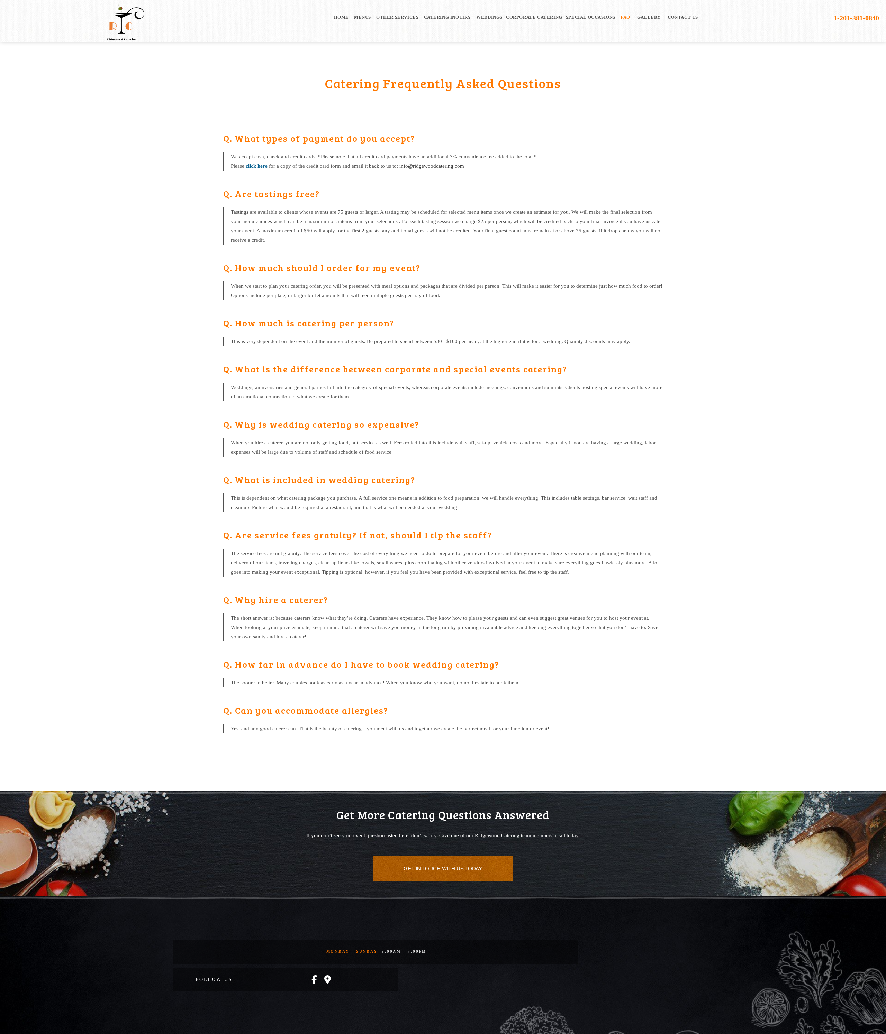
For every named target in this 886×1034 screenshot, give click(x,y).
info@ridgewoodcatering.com (431, 166)
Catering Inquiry (447, 17)
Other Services (397, 17)
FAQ (625, 17)
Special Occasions (590, 17)
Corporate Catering (534, 17)
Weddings (489, 17)
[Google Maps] (327, 980)
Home (341, 17)
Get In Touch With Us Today (443, 868)
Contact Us (683, 17)
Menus (362, 17)
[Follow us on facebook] (314, 980)
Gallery (649, 17)
